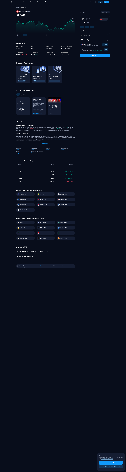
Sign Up (106, 2)
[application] (45, 26)
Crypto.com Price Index (45, 265)
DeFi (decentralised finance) (61, 139)
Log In (100, 2)
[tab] (18, 94)
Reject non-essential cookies (111, 466)
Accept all (111, 463)
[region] (111, 462)
